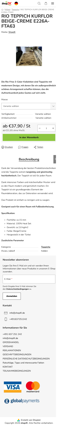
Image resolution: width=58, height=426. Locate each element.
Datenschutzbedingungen (17, 289)
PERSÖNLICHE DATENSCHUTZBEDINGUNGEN (26, 358)
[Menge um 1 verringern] (40, 128)
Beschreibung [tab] (29, 159)
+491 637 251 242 (12, 334)
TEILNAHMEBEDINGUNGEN (17, 370)
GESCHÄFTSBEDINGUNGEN (17, 354)
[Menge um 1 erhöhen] (53, 128)
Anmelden (11, 296)
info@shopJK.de (17, 312)
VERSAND (8, 346)
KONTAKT (8, 366)
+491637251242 (18, 319)
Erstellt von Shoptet (31, 420)
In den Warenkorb (29, 137)
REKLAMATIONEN (12, 350)
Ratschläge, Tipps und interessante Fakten (23, 362)
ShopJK (12, 32)
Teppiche (45, 246)
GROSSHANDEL (11, 342)
